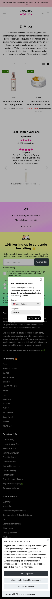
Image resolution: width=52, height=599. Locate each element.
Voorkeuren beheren (26, 586)
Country (14, 300)
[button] (41, 280)
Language (15, 309)
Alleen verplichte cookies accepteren (26, 580)
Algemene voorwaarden (25, 594)
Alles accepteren (26, 574)
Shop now (34, 318)
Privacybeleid (9, 594)
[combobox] (20, 303)
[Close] (48, 540)
